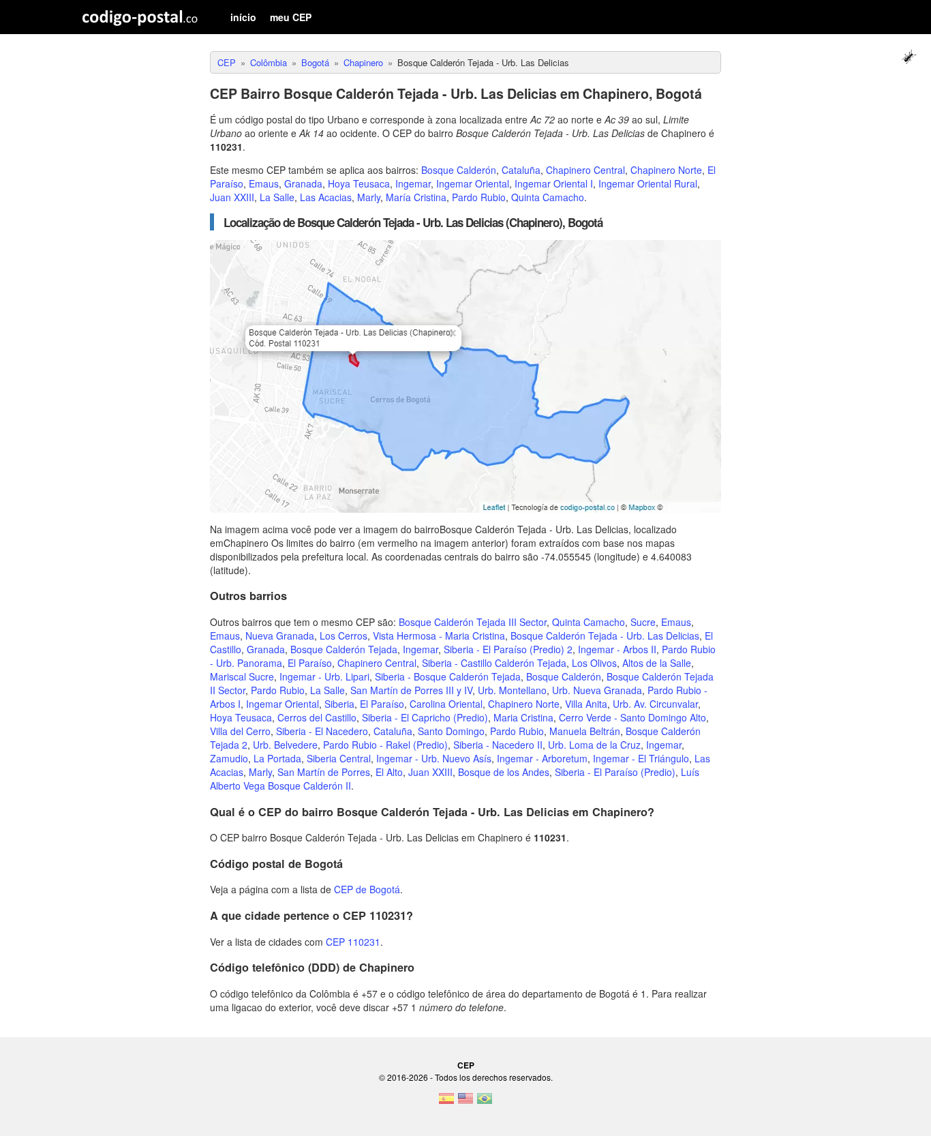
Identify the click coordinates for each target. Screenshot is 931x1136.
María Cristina (416, 197)
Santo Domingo (451, 731)
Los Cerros (343, 635)
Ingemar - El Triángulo (641, 758)
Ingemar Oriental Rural (647, 183)
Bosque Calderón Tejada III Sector (473, 622)
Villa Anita (586, 704)
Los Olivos (594, 663)
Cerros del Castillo (316, 717)
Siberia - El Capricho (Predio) (425, 717)
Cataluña (521, 170)
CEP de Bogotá (367, 889)
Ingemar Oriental (472, 183)
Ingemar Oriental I (554, 183)
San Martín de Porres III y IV (411, 690)
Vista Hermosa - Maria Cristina (439, 635)
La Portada (277, 758)
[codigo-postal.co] (140, 17)
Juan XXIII (232, 197)
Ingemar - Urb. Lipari (324, 676)
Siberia (339, 704)
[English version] (465, 1102)
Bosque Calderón (458, 170)
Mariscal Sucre (242, 676)
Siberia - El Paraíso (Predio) (615, 772)
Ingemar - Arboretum (542, 758)
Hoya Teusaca (359, 183)
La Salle (277, 197)
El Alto (389, 772)
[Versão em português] (484, 1102)
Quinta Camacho (547, 197)
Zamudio (229, 758)
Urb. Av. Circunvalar (655, 704)
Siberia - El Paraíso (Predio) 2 (508, 649)
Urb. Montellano (512, 690)
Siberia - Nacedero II (498, 744)
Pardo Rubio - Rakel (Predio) (385, 744)
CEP (465, 1065)
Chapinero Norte (666, 170)
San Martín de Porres (323, 772)
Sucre (643, 622)
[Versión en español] (446, 1102)
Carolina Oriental (446, 704)
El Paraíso (310, 663)
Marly (368, 197)
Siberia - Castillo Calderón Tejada (494, 663)
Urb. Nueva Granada (597, 690)
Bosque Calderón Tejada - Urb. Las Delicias (604, 635)
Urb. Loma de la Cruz (594, 744)
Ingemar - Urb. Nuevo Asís (433, 758)
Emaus (264, 183)
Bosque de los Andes (503, 772)
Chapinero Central (585, 170)
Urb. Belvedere (285, 744)
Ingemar (413, 183)
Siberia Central (339, 758)
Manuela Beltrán (584, 731)
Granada (303, 183)
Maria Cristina (523, 717)
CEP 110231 (353, 941)
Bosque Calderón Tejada (343, 649)
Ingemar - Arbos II (617, 649)
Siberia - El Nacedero (322, 731)
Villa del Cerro (240, 731)
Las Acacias (326, 197)
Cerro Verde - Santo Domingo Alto (632, 717)
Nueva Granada (279, 635)
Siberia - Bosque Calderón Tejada (448, 676)
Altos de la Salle (656, 663)
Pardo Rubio (479, 197)
